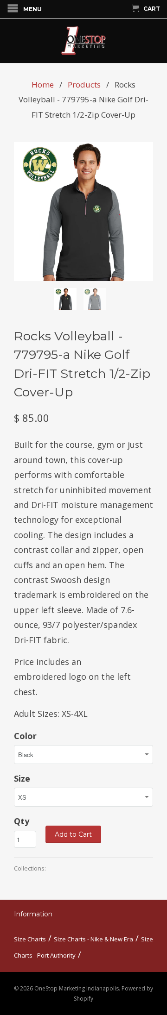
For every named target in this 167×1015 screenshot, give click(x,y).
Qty (21, 821)
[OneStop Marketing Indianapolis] (83, 40)
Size (22, 778)
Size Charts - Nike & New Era (93, 939)
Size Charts (30, 939)
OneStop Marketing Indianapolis (76, 988)
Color (25, 735)
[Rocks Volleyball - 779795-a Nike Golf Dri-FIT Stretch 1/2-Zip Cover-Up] (83, 211)
